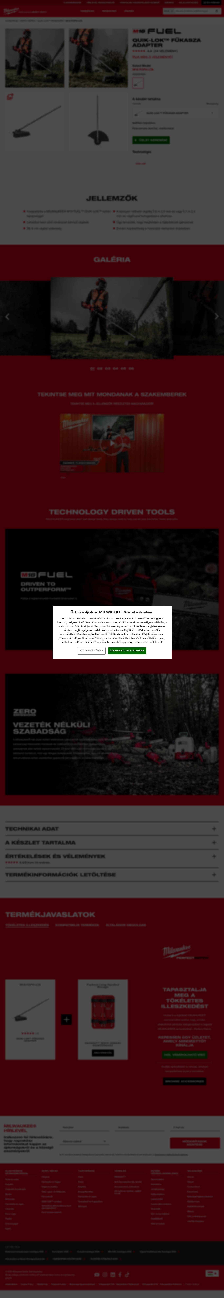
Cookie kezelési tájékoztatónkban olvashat (115, 634)
